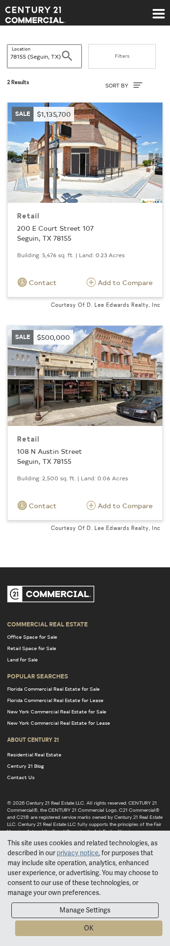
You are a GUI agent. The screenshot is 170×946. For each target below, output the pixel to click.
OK (89, 928)
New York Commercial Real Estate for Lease (58, 723)
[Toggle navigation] (158, 9)
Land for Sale (22, 659)
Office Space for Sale (32, 637)
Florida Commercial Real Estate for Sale (53, 689)
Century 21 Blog (25, 766)
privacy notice (78, 853)
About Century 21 (33, 739)
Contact (42, 282)
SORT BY (117, 85)
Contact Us (20, 777)
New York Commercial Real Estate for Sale (56, 711)
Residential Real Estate (34, 754)
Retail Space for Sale (31, 648)
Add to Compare (124, 282)
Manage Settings (85, 910)
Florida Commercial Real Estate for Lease (55, 700)
